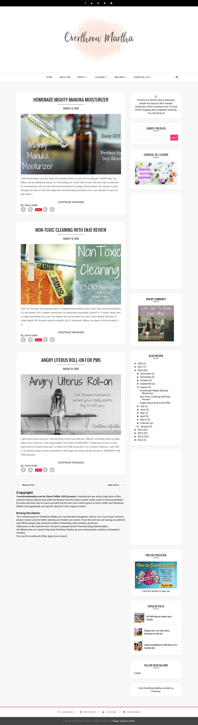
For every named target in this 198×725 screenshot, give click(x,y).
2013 (140, 436)
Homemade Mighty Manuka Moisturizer (70, 99)
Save (39, 210)
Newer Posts (28, 485)
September (146, 383)
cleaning (100, 77)
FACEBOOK (66, 712)
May (142, 413)
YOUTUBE (111, 712)
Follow (137, 673)
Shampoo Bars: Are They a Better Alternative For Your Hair (157, 632)
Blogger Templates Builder (124, 721)
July (142, 406)
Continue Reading (71, 202)
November (145, 377)
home (49, 77)
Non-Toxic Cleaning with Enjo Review (70, 229)
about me (65, 77)
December (145, 373)
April (142, 416)
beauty (82, 77)
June (142, 409)
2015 (140, 430)
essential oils (142, 77)
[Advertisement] (145, 241)
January (144, 426)
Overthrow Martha (83, 721)
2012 (140, 440)
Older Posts (113, 485)
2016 (140, 370)
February (145, 423)
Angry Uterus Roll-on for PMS (71, 359)
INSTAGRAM (133, 712)
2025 (140, 363)
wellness (120, 77)
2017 (140, 367)
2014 (140, 433)
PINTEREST (89, 712)
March (143, 419)
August (144, 387)
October (144, 380)
